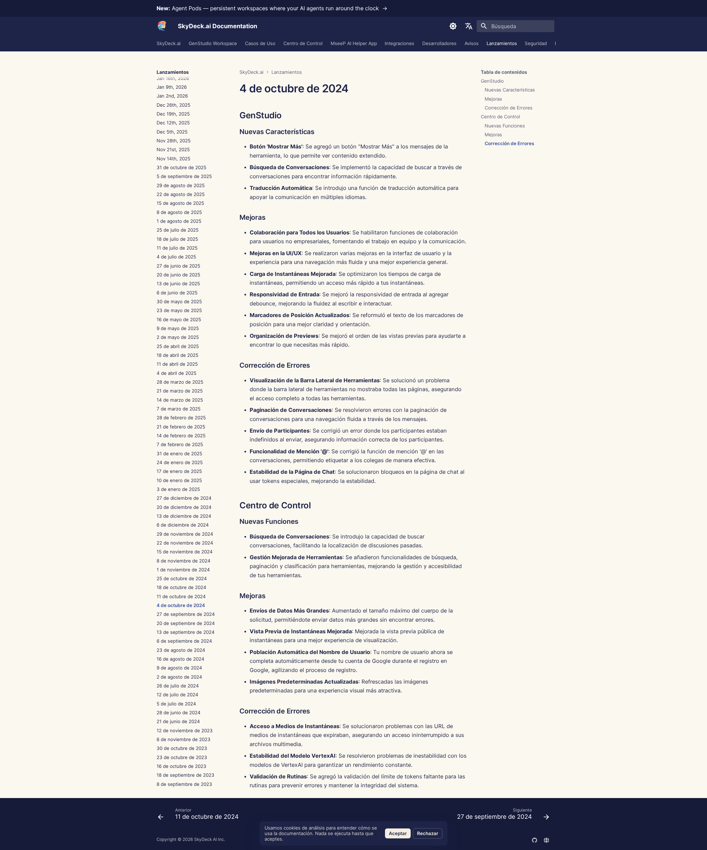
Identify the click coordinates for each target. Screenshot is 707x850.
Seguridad (536, 43)
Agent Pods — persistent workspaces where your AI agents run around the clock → (272, 8)
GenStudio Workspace (213, 43)
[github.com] (534, 839)
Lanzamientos (501, 43)
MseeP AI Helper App (353, 43)
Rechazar (427, 833)
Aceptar (398, 833)
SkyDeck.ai (169, 43)
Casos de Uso (260, 43)
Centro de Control (303, 43)
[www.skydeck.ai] (546, 839)
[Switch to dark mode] (453, 26)
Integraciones (399, 43)
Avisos (472, 43)
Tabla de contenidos (504, 72)
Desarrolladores (439, 43)
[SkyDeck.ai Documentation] (162, 26)
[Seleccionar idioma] (469, 26)
